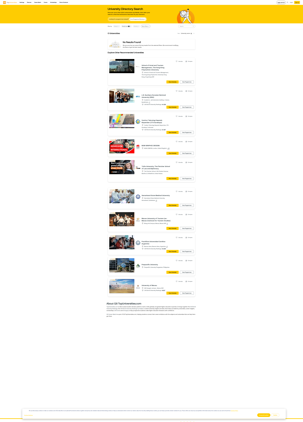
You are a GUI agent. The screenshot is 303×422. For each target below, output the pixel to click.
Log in (291, 2)
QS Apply (125, 310)
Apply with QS (281, 2)
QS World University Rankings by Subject (132, 308)
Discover (29, 2)
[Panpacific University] (138, 266)
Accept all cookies (263, 415)
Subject (116, 26)
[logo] (10, 2)
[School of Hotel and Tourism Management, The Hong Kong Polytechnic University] (138, 66)
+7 (149, 102)
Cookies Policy (234, 410)
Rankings (22, 2)
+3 (167, 246)
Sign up (297, 2)
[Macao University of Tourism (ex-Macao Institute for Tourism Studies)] (138, 220)
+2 (156, 200)
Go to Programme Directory (137, 19)
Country (136, 26)
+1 (167, 223)
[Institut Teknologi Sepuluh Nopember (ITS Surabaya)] (138, 121)
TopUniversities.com (112, 307)
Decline (275, 415)
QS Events (117, 310)
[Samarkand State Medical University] (138, 196)
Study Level (125, 26)
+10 (168, 148)
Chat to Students (63, 2)
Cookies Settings (28, 415)
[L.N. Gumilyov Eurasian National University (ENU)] (138, 96)
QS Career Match (111, 314)
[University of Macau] (138, 286)
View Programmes (186, 82)
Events (45, 2)
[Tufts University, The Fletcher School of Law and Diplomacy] (138, 167)
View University (172, 82)
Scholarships (53, 2)
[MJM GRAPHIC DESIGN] (138, 147)
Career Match (37, 2)
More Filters (145, 26)
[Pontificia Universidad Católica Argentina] (138, 243)
